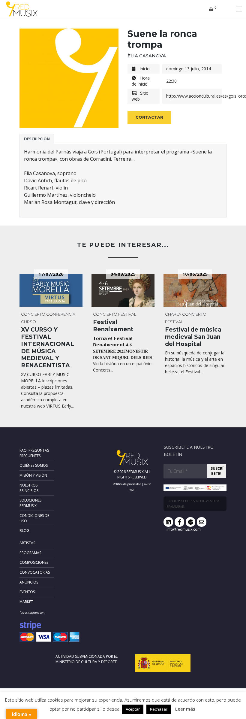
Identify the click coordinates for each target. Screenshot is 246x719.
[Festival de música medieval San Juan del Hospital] (195, 290)
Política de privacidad (127, 484)
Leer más (185, 709)
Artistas (27, 542)
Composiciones (34, 562)
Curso (28, 321)
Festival (127, 314)
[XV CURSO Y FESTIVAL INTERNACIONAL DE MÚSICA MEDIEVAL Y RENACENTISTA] (51, 290)
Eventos (27, 591)
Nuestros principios (29, 488)
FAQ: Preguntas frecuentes (34, 453)
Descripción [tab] (37, 138)
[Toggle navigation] (239, 9)
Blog (24, 530)
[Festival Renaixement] (123, 290)
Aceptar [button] (133, 709)
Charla (173, 314)
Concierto (33, 314)
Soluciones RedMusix (30, 503)
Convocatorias (35, 572)
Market (26, 601)
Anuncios (29, 582)
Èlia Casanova (147, 56)
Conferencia (60, 314)
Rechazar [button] (158, 709)
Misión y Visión (33, 475)
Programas (30, 552)
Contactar (149, 117)
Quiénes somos (34, 465)
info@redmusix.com (183, 529)
